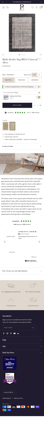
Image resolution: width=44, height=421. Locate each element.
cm (34, 75)
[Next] (41, 54)
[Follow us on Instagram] (7, 333)
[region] (22, 241)
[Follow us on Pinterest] (11, 333)
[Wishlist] (33, 7)
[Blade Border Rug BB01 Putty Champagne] (5, 126)
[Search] (8, 7)
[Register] (33, 327)
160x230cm (21, 80)
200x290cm (35, 80)
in (39, 75)
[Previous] (3, 54)
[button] (22, 146)
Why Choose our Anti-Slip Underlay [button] (14, 271)
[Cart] (40, 7)
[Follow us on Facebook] (3, 333)
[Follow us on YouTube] (14, 333)
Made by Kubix (18, 398)
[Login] (36, 7)
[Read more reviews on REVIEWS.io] (31, 261)
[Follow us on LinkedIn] (18, 333)
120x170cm (8, 80)
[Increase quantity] (40, 105)
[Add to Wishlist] (39, 59)
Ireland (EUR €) (8, 392)
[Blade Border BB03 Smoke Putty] (12, 126)
